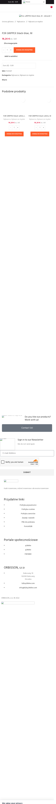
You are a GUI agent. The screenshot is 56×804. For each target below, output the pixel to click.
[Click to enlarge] (24, 13)
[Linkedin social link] (18, 80)
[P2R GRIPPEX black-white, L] (14, 194)
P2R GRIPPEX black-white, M (40, 295)
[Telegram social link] (21, 80)
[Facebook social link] (8, 80)
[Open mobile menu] (3, 8)
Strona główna (8, 21)
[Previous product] (3, 27)
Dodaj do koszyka (24, 50)
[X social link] (11, 80)
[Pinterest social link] (15, 80)
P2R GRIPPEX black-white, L (14, 295)
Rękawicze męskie (36, 21)
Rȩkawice (21, 21)
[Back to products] (6, 27)
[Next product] (9, 27)
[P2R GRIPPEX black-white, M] (40, 194)
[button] (14, 313)
